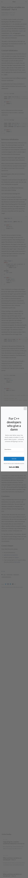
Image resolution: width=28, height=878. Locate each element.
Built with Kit (14, 467)
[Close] (25, 408)
